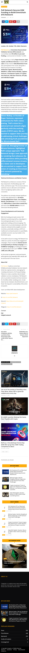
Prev (3, 451)
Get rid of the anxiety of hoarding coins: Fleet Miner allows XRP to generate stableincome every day (14, 391)
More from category (7, 364)
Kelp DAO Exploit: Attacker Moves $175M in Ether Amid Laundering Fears (17, 494)
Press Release (4, 6)
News (4, 510)
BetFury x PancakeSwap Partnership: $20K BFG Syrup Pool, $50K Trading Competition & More (13, 444)
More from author (15, 362)
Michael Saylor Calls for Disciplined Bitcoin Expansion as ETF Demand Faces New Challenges (18, 480)
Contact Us (3, 651)
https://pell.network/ (12, 293)
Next (7, 451)
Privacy (15, 649)
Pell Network (4, 266)
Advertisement (21, 649)
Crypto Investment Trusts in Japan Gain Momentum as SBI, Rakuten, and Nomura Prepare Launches (18, 487)
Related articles (6, 362)
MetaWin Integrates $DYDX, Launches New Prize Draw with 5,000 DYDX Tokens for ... (7, 336)
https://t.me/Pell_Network (14, 307)
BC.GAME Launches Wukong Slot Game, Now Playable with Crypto (13, 418)
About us (3, 649)
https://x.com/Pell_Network (10, 297)
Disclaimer (9, 649)
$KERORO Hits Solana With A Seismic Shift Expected (23, 334)
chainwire (3, 17)
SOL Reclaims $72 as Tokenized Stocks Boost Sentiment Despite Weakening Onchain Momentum (18, 472)
